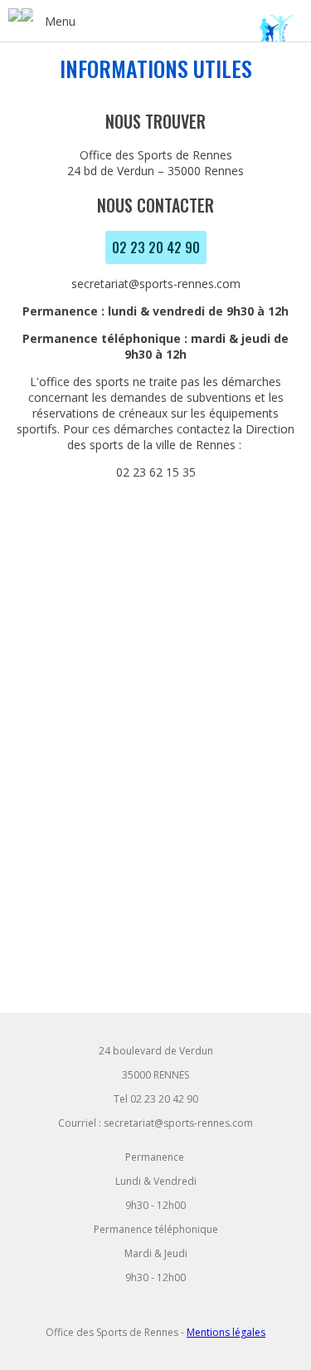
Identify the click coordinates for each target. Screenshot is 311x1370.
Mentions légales (226, 1332)
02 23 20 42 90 (156, 247)
